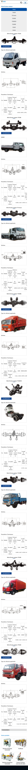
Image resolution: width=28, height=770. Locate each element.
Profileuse (20, 748)
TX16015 (14, 21)
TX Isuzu (14, 15)
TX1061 (14, 18)
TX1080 (14, 24)
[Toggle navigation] (25, 3)
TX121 (14, 9)
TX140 (14, 27)
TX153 (14, 30)
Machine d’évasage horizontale (7, 749)
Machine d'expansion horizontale (7, 763)
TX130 (14, 12)
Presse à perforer (20, 763)
